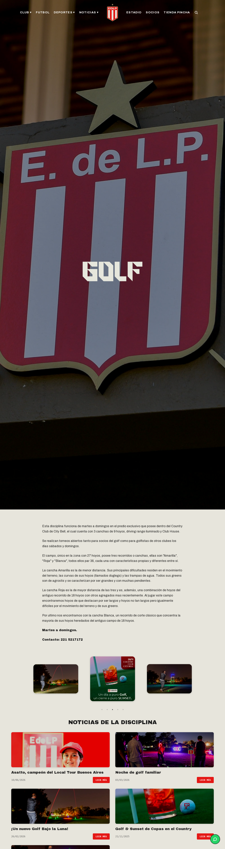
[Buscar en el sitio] (196, 12)
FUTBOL (43, 12)
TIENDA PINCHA (177, 12)
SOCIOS (152, 12)
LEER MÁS (101, 780)
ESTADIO (134, 12)
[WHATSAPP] (215, 839)
